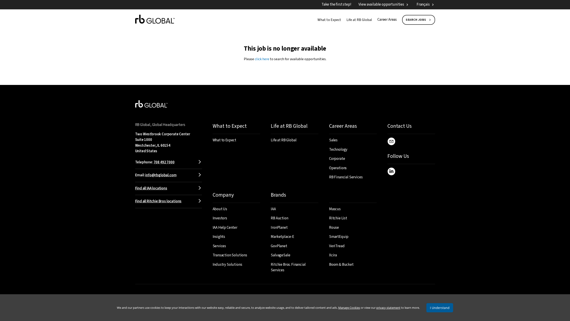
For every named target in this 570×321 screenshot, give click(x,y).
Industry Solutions (227, 264)
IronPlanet (279, 227)
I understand (440, 308)
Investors (220, 218)
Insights (219, 236)
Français (423, 4)
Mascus (335, 209)
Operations (338, 168)
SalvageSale (280, 255)
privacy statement (388, 308)
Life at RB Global (359, 19)
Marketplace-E (282, 236)
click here (262, 59)
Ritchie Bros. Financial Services (288, 267)
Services (219, 246)
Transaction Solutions (230, 255)
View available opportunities (381, 4)
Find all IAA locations (151, 188)
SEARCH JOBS (416, 20)
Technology (338, 149)
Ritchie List (338, 218)
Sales (333, 140)
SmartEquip (338, 236)
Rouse (334, 227)
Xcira (333, 255)
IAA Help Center (225, 227)
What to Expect (329, 19)
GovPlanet (279, 246)
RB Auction (279, 218)
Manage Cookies (349, 308)
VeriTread (336, 246)
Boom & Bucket (341, 264)
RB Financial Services (345, 177)
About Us (220, 209)
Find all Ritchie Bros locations (158, 201)
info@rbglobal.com (160, 175)
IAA (273, 209)
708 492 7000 (164, 162)
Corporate (337, 158)
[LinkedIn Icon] (391, 172)
